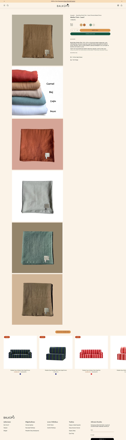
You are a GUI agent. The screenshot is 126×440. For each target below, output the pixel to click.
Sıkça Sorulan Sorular (74, 427)
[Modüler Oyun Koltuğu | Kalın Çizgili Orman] (20, 352)
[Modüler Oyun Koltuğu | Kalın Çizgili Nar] (91, 352)
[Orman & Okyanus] (20, 374)
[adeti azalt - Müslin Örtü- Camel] (72, 30)
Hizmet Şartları (29, 425)
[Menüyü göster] (4, 5)
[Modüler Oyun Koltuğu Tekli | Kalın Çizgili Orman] (55, 352)
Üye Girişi (71, 433)
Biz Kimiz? (6, 425)
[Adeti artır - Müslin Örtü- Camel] (77, 30)
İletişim (5, 427)
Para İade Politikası (30, 427)
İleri (123, 352)
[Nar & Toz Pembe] (91, 374)
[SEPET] (121, 5)
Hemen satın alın (90, 33)
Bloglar (5, 430)
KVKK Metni (50, 425)
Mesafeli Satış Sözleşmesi (32, 430)
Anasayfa (72, 15)
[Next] (121, 1)
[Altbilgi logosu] (9, 417)
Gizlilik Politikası (51, 427)
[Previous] (4, 1)
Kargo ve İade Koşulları (75, 425)
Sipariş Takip (72, 430)
